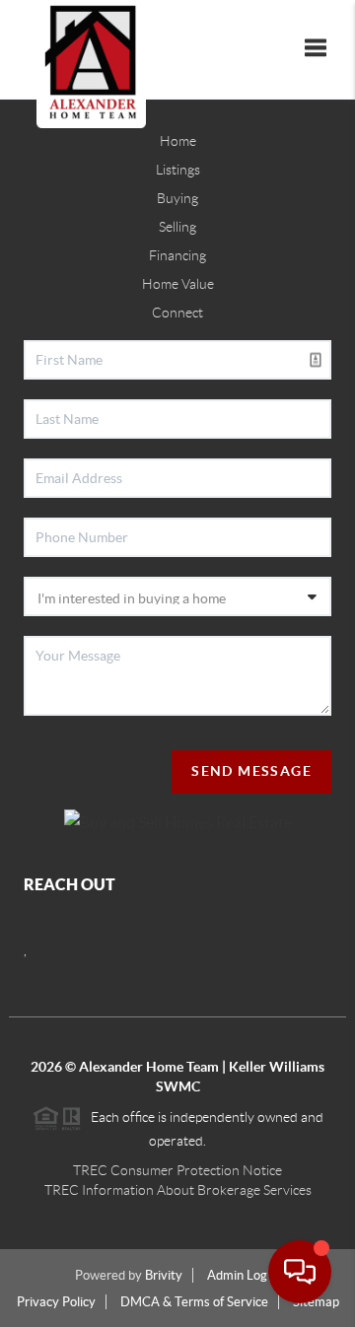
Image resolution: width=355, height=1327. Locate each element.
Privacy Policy (56, 1301)
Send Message (251, 771)
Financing (177, 255)
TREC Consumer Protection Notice (177, 1170)
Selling (177, 227)
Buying (177, 198)
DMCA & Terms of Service (194, 1301)
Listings (178, 169)
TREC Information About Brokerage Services (178, 1190)
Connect (177, 312)
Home (178, 141)
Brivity (163, 1275)
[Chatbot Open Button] (299, 1271)
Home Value (178, 284)
